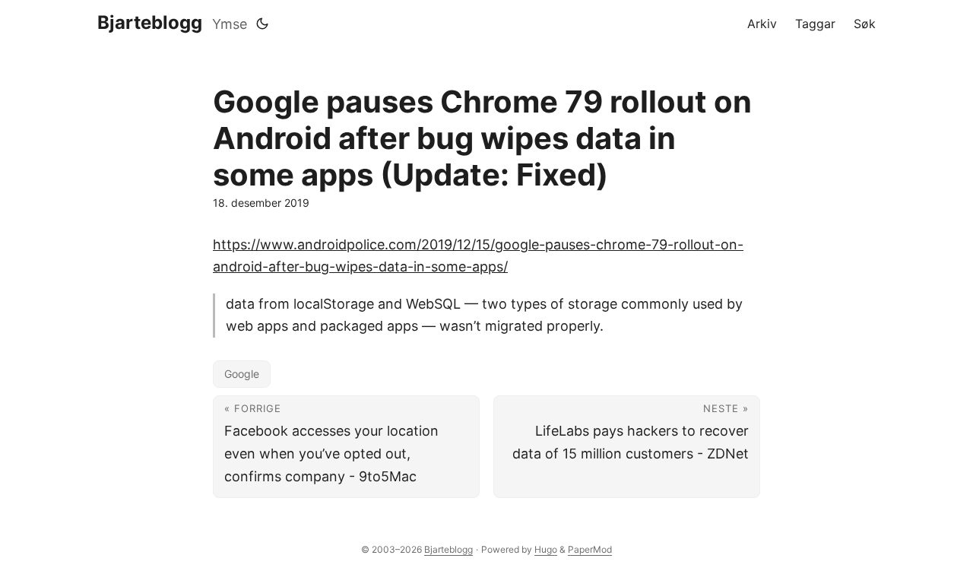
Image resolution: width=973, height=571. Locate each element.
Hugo (545, 549)
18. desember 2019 (261, 202)
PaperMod (590, 549)
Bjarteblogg (149, 22)
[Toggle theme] (262, 23)
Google (241, 373)
